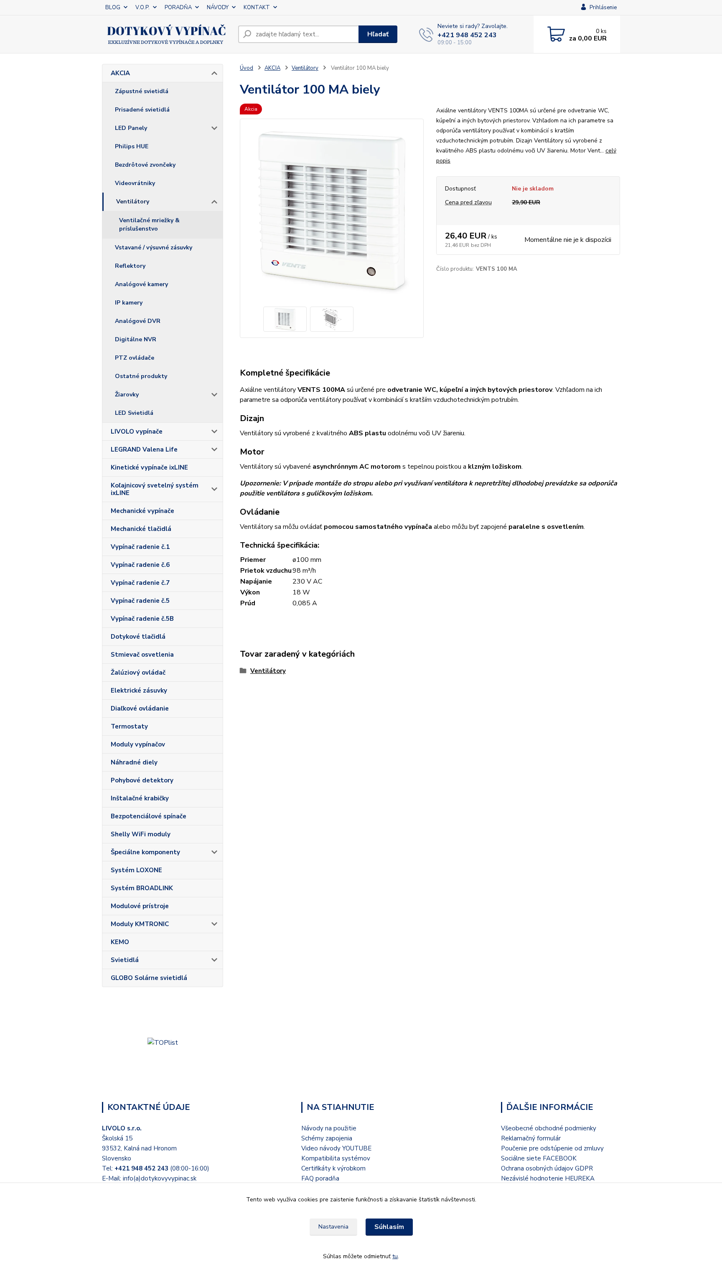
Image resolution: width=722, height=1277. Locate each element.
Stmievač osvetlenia (142, 654)
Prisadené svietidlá (142, 110)
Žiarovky (127, 395)
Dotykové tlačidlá (138, 636)
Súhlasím (389, 1226)
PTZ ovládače (134, 358)
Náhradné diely (134, 762)
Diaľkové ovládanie (140, 708)
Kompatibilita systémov (335, 1158)
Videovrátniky (135, 183)
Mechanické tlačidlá (141, 529)
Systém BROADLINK (142, 888)
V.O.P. (142, 7)
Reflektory (130, 266)
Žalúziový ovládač (138, 672)
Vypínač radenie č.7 (140, 583)
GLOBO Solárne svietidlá (149, 978)
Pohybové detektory (142, 780)
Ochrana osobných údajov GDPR (547, 1168)
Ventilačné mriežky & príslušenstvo (149, 224)
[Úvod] (166, 34)
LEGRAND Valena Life (144, 449)
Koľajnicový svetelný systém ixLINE (154, 489)
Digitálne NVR (135, 339)
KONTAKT (257, 7)
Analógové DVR (137, 321)
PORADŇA (178, 7)
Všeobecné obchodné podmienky (548, 1128)
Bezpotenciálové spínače (148, 816)
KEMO (120, 942)
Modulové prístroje (140, 906)
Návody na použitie (328, 1128)
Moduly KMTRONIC (140, 924)
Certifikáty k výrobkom (333, 1168)
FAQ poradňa (320, 1178)
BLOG (112, 7)
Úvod (246, 68)
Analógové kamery (141, 284)
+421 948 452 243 (467, 35)
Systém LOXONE (136, 870)
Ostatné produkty (141, 376)
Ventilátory (132, 202)
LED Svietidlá (134, 413)
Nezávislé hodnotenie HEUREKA (548, 1178)
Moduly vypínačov (138, 744)
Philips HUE (131, 146)
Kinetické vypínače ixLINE (149, 467)
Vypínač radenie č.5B (142, 618)
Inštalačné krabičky (140, 798)
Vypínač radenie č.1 (140, 547)
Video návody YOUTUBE (336, 1148)
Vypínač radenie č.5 (140, 601)
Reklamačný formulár (531, 1138)
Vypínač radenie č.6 (140, 565)
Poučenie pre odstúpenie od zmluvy (552, 1148)
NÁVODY (218, 7)
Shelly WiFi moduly (140, 834)
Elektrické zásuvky (139, 690)
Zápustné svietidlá (141, 91)
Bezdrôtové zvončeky (145, 165)
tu (395, 1256)
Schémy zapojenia (326, 1138)
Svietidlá (125, 960)
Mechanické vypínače (142, 511)
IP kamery (128, 303)
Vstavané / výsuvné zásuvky (153, 247)
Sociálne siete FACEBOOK (539, 1158)
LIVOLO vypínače (137, 431)
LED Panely (131, 128)
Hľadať (378, 34)
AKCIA (120, 73)
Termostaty (129, 726)
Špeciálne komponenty (145, 852)
